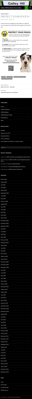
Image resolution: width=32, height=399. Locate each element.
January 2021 (4, 259)
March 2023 (4, 217)
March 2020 (4, 281)
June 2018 (3, 319)
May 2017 (3, 355)
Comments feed (4, 387)
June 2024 (3, 195)
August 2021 (4, 245)
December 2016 (5, 369)
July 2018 (3, 317)
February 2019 (4, 303)
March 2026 (4, 179)
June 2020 (3, 273)
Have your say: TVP (5, 133)
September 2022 (5, 226)
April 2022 (3, 237)
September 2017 (5, 344)
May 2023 (3, 212)
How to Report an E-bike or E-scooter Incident (12, 141)
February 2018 (4, 330)
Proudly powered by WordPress (14, 397)
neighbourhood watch (19, 76)
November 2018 (5, 308)
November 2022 (5, 223)
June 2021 (3, 248)
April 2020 (3, 278)
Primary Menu (30, 8)
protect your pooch (7, 78)
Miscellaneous (5, 13)
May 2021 (3, 251)
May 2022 (3, 234)
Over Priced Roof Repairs (14, 163)
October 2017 (4, 341)
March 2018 (4, 328)
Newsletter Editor (5, 136)
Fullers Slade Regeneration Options (17, 166)
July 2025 (3, 184)
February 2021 (4, 256)
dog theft (9, 76)
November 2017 (5, 339)
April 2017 (3, 358)
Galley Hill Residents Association (11, 8)
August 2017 (4, 347)
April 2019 (3, 297)
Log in (2, 382)
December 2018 (5, 306)
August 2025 (4, 182)
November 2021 (5, 242)
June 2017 (3, 352)
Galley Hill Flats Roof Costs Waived (9, 91)
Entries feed (4, 384)
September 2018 (5, 311)
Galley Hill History (5, 109)
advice (3, 76)
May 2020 (3, 275)
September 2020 (5, 267)
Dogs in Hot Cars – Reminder (8, 86)
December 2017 (5, 336)
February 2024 (4, 201)
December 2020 (5, 262)
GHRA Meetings (5, 112)
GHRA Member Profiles (6, 115)
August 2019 (4, 292)
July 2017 (3, 350)
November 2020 (5, 264)
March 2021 (4, 253)
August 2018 (4, 314)
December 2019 (5, 286)
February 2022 (4, 240)
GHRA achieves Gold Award (15, 169)
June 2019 (3, 295)
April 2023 (3, 215)
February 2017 (4, 363)
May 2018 (3, 322)
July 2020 (3, 270)
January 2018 (4, 333)
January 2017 (4, 366)
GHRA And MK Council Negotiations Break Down (18, 157)
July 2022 (3, 228)
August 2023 (4, 204)
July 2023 (3, 206)
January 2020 (4, 284)
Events (2, 106)
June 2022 (3, 231)
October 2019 (4, 289)
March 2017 (4, 361)
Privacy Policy (3, 397)
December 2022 (5, 220)
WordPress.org (4, 390)
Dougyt (12, 19)
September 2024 (5, 193)
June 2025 (3, 187)
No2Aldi (3, 130)
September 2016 (5, 372)
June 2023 (3, 209)
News (2, 120)
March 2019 (4, 300)
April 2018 (3, 325)
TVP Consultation (5, 138)
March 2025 (4, 190)
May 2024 (3, 198)
